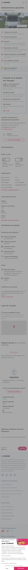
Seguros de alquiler (7, 513)
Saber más (6, 111)
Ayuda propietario (6, 519)
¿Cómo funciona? (6, 484)
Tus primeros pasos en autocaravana (12, 490)
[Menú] (24, 2)
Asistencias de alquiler (7, 516)
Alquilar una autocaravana (9, 487)
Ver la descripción (6, 129)
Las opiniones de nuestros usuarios (11, 494)
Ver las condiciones (7, 297)
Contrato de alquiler (7, 509)
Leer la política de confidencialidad (9, 563)
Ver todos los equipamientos (10, 190)
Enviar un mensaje (14, 140)
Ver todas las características (10, 220)
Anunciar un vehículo (7, 506)
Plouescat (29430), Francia (8, 10)
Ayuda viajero (5, 497)
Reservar (22, 448)
